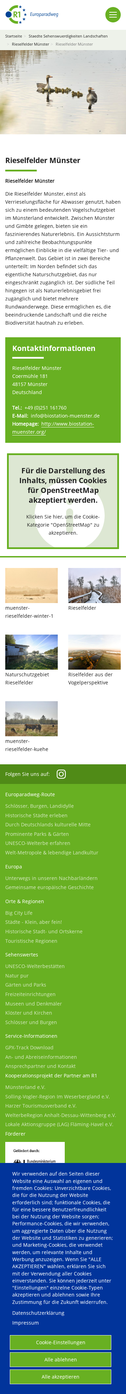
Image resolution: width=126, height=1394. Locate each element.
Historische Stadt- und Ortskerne (44, 931)
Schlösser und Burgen (31, 1022)
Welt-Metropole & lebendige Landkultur (51, 852)
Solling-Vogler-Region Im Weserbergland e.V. (57, 1096)
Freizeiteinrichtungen (30, 994)
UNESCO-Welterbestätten (35, 966)
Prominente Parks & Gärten (37, 834)
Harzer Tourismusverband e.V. (41, 1105)
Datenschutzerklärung (38, 1313)
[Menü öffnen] (113, 14)
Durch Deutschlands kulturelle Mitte (48, 824)
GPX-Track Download (29, 1047)
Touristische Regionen (31, 941)
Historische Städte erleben (36, 815)
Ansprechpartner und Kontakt (40, 1066)
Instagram (61, 774)
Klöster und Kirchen (28, 1012)
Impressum (25, 1322)
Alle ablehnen (60, 1359)
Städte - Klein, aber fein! (33, 922)
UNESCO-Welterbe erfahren (37, 843)
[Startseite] (31, 14)
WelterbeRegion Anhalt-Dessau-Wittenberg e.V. (60, 1115)
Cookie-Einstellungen (60, 1342)
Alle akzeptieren (60, 1376)
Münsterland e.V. (25, 1087)
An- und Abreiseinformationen (41, 1057)
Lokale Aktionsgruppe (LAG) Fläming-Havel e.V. (59, 1124)
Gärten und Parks (25, 984)
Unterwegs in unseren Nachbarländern (51, 878)
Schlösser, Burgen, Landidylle (39, 806)
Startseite (13, 36)
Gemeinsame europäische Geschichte (49, 887)
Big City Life (19, 912)
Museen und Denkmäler (33, 1003)
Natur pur (17, 975)
